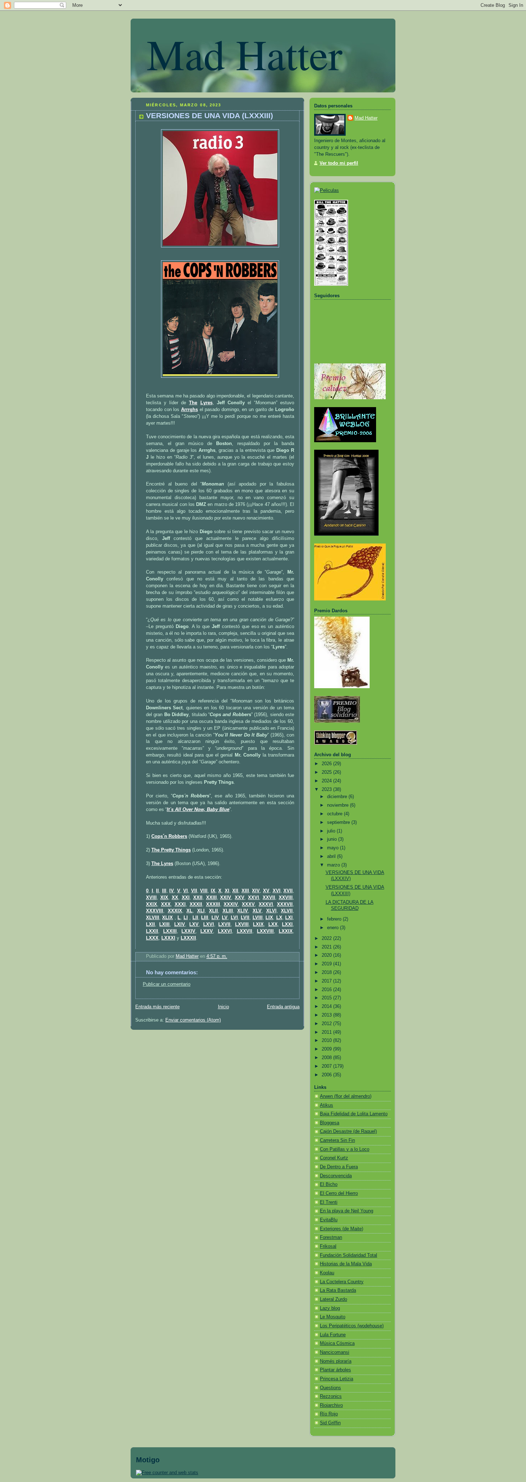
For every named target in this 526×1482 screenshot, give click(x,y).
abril (332, 856)
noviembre (338, 805)
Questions (330, 1387)
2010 (327, 1040)
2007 (327, 1066)
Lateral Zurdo (333, 1299)
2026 (327, 763)
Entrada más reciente (157, 1006)
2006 (327, 1074)
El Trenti (328, 1202)
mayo (333, 847)
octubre (335, 813)
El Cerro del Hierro (339, 1193)
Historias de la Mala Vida (346, 1263)
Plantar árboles (335, 1369)
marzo (334, 865)
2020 (327, 955)
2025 (327, 772)
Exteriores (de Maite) (341, 1228)
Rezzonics (331, 1396)
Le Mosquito (332, 1316)
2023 (327, 789)
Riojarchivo (331, 1405)
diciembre (338, 796)
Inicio (223, 1006)
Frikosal (328, 1246)
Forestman (331, 1237)
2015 (327, 997)
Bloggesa (329, 1122)
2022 (327, 938)
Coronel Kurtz (334, 1157)
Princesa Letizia (336, 1378)
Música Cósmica (337, 1343)
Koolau (327, 1272)
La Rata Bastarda (338, 1290)
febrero (335, 919)
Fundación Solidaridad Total (348, 1255)
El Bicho (328, 1184)
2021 (327, 947)
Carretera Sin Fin (337, 1140)
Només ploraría (335, 1361)
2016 (327, 989)
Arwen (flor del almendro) (345, 1096)
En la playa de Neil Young (346, 1210)
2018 (327, 972)
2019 (327, 963)
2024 (327, 780)
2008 (327, 1057)
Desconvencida (336, 1175)
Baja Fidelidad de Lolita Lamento (354, 1113)
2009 (327, 1049)
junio (332, 839)
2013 (327, 1015)
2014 (327, 1006)
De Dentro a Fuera (339, 1166)
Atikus (326, 1105)
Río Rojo (329, 1413)
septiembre (339, 822)
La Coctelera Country (342, 1281)
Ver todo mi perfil (339, 163)
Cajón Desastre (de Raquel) (348, 1131)
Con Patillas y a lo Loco (344, 1149)
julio (332, 831)
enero (333, 927)
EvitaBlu (328, 1219)
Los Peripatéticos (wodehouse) (352, 1325)
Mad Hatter (244, 53)
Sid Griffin (330, 1422)
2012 (327, 1023)
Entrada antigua (283, 1006)
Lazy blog (330, 1308)
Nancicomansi (334, 1352)
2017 (327, 981)
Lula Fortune (333, 1334)
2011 (327, 1032)
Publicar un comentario (166, 984)
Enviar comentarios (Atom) (193, 1020)
